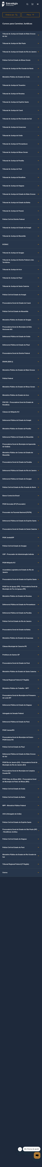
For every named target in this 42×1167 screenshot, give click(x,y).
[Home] (10, 4)
